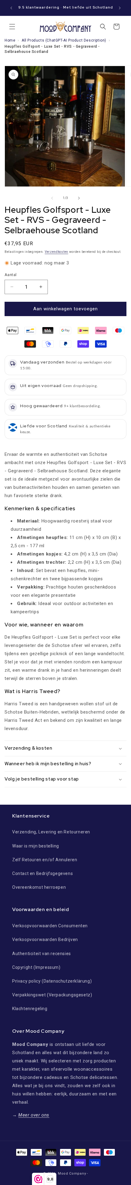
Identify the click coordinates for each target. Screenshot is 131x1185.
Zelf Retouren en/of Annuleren (44, 859)
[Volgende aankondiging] (119, 8)
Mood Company (72, 1174)
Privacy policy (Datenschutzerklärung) (52, 981)
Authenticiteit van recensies (41, 953)
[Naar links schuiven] (52, 198)
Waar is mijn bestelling (35, 846)
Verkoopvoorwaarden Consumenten (50, 925)
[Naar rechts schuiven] (79, 198)
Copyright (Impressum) (36, 967)
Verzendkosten (56, 251)
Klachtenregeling (30, 1008)
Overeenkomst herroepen (39, 887)
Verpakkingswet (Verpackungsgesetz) (52, 994)
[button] (12, 26)
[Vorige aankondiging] (11, 8)
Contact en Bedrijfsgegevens (42, 873)
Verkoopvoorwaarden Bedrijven (45, 939)
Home (10, 40)
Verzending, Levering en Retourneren (51, 831)
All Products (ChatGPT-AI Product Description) (64, 40)
